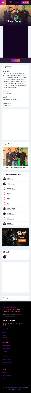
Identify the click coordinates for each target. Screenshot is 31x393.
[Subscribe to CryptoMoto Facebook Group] (21, 323)
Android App (6, 348)
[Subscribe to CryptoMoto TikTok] (13, 323)
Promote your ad (7, 362)
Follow (17, 60)
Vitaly (8, 198)
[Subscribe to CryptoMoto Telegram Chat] (3, 325)
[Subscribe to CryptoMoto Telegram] (19, 323)
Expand (3, 2)
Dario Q (9, 213)
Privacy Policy (6, 375)
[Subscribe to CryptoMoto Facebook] (8, 323)
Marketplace (6, 345)
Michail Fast (10, 188)
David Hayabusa (11, 208)
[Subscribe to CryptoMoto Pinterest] (5, 325)
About (4, 332)
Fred (8, 203)
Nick (8, 218)
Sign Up (25, 2)
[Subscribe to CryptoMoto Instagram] (5, 323)
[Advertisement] (15, 41)
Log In (17, 2)
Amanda (9, 193)
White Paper (6, 338)
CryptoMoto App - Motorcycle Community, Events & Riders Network (11, 309)
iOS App (4, 351)
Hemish (9, 183)
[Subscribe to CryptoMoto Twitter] (3, 323)
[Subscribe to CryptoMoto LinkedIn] (11, 323)
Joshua (9, 223)
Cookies (4, 372)
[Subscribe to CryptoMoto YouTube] (16, 323)
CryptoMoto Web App (17, 388)
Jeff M (8, 178)
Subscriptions (6, 365)
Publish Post (6, 359)
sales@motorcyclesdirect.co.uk (11, 99)
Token (4, 335)
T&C (3, 378)
